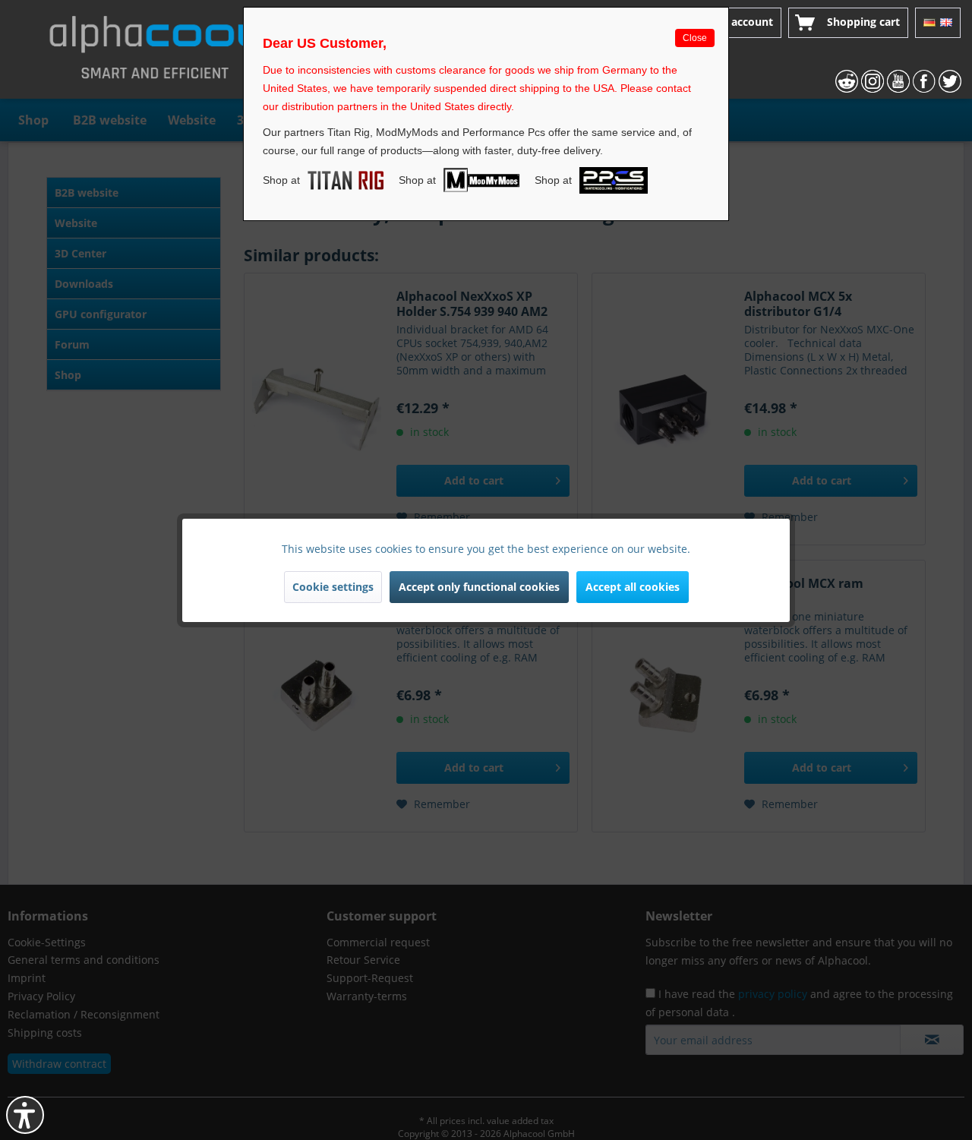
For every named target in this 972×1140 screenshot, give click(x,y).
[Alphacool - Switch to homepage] (155, 53)
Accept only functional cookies (479, 586)
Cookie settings (333, 586)
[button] (25, 1114)
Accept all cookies (632, 586)
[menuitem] (732, 23)
